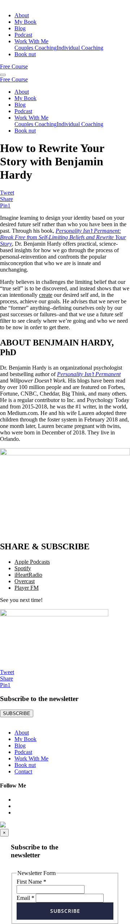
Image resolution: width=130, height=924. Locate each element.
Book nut (25, 54)
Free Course (14, 66)
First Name (31, 882)
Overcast (24, 581)
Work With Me (31, 41)
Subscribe (65, 910)
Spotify (22, 568)
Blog (20, 28)
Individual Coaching (80, 48)
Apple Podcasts (32, 562)
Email (25, 898)
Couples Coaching (35, 48)
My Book (25, 22)
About (21, 15)
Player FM (26, 588)
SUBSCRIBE (16, 713)
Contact (23, 771)
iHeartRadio (28, 575)
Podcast (23, 35)
